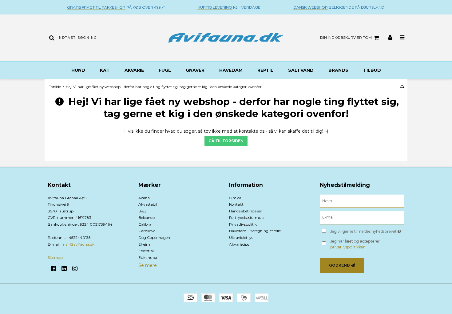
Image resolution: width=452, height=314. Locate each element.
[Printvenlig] (402, 86)
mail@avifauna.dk (77, 244)
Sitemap (55, 257)
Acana (144, 197)
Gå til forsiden (226, 141)
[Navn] (362, 200)
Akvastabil (147, 204)
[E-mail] (362, 217)
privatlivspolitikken (348, 247)
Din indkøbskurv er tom (346, 37)
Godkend (339, 265)
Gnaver (195, 70)
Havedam (231, 70)
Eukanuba (147, 257)
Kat (105, 70)
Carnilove (146, 230)
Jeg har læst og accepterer (355, 244)
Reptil (265, 70)
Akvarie (134, 70)
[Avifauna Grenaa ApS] (226, 38)
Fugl (165, 70)
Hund (78, 70)
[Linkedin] (66, 268)
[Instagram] (77, 268)
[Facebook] (55, 268)
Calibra (144, 224)
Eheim (144, 244)
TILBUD (372, 70)
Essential (146, 250)
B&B (142, 211)
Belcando (146, 217)
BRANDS (338, 70)
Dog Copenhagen (154, 237)
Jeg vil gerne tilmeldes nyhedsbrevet (367, 230)
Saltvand (301, 70)
